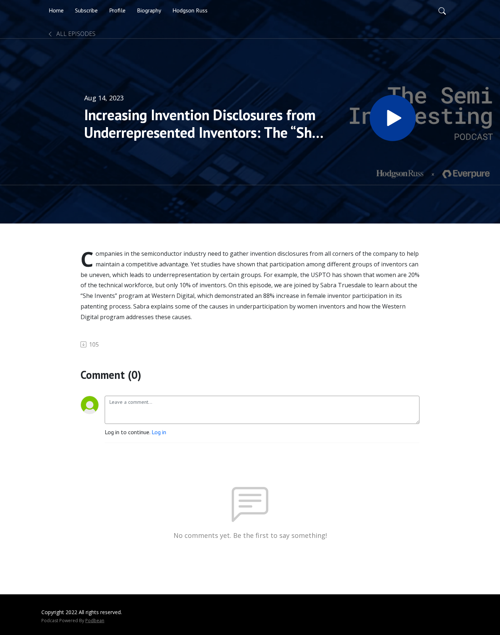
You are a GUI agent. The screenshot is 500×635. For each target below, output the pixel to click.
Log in (159, 432)
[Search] (442, 10)
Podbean (94, 620)
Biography (149, 10)
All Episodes (75, 34)
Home (56, 10)
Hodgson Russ (190, 10)
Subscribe (86, 10)
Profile (117, 10)
